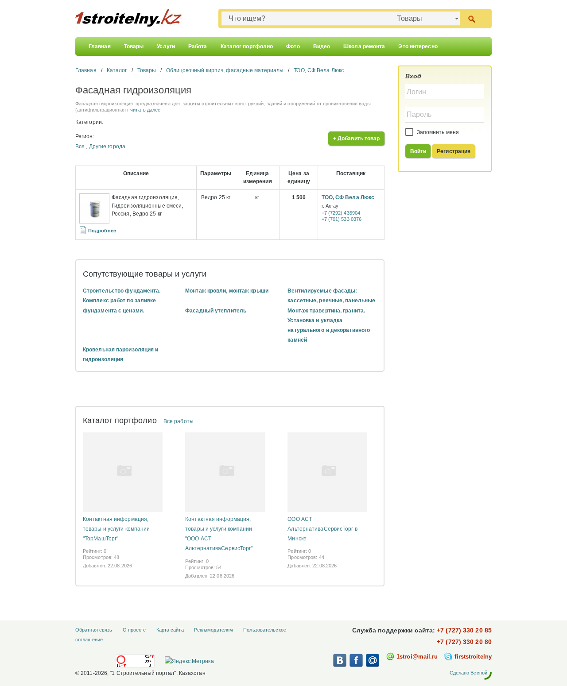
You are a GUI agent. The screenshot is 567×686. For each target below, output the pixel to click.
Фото (292, 46)
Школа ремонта (364, 46)
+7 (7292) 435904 (341, 213)
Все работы (178, 421)
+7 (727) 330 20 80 (464, 641)
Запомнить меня (437, 132)
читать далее (145, 109)
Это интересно (417, 46)
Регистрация (453, 151)
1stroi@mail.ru (417, 656)
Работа (197, 46)
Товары (134, 46)
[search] (471, 18)
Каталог (117, 70)
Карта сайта (170, 629)
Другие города (107, 146)
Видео (321, 46)
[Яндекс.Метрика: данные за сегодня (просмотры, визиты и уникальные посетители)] (189, 661)
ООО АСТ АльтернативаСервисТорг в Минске (322, 529)
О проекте (134, 629)
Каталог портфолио (247, 46)
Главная (100, 46)
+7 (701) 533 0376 (342, 219)
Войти (418, 151)
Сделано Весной (468, 672)
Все (80, 146)
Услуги (166, 46)
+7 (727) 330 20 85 (464, 630)
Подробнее (102, 230)
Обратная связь (93, 629)
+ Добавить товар (356, 138)
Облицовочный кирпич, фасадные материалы (225, 70)
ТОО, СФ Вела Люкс (319, 70)
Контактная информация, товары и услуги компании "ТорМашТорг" (116, 529)
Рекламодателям (213, 629)
